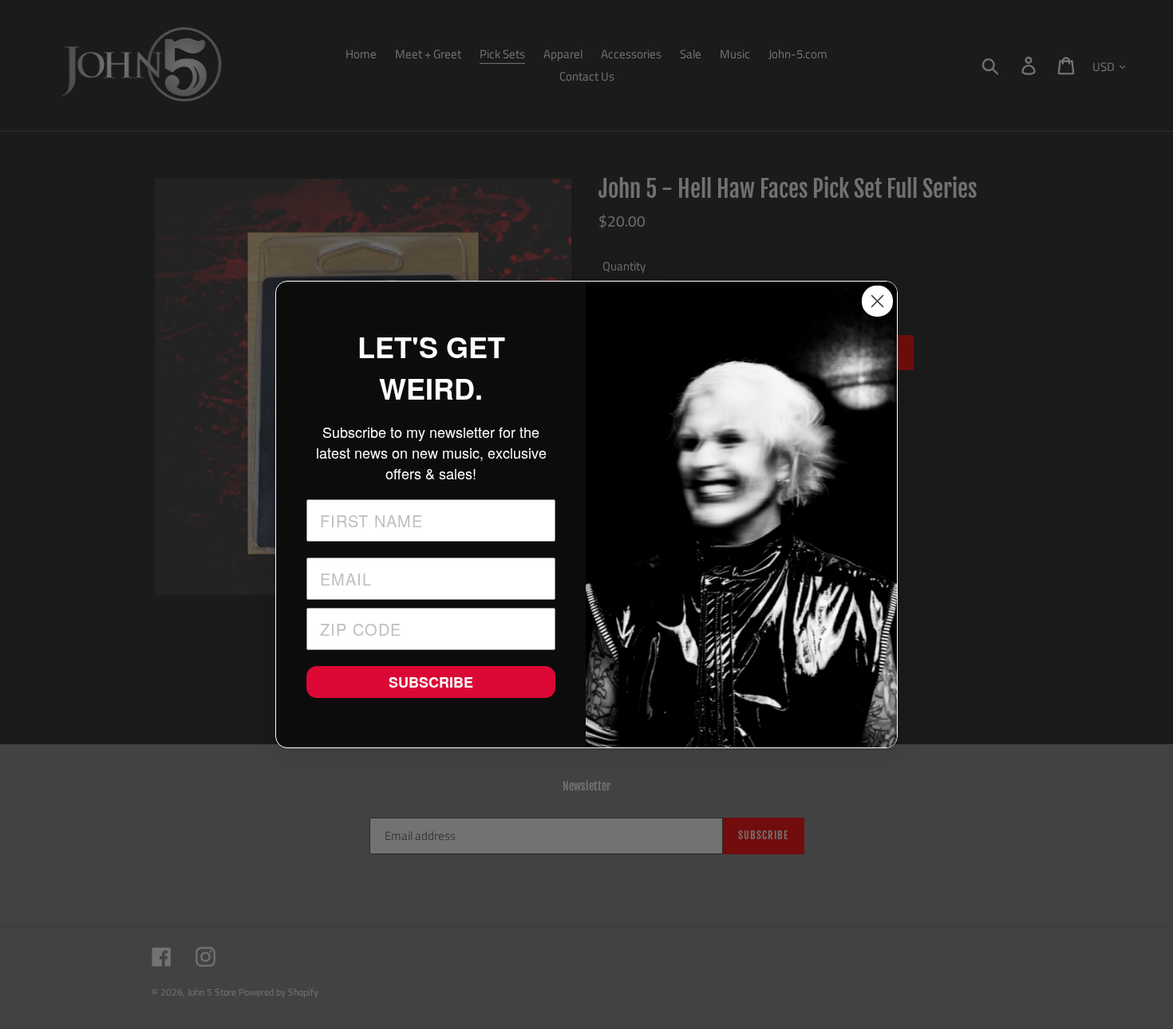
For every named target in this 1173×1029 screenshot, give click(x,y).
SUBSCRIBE (431, 682)
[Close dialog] (877, 301)
